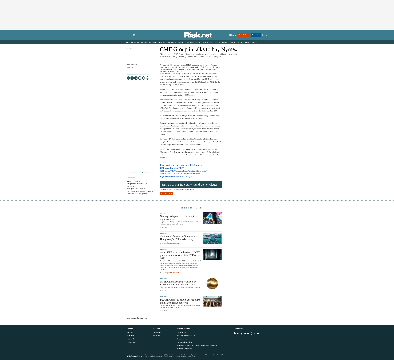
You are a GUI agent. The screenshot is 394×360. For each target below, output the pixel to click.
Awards (254, 42)
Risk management (132, 42)
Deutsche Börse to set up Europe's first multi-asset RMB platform (180, 301)
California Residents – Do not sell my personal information (197, 345)
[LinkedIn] (136, 78)
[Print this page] (147, 78)
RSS (258, 333)
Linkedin (238, 333)
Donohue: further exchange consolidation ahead (181, 165)
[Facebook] (132, 78)
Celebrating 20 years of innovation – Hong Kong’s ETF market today (179, 238)
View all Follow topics (235, 333)
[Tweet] (128, 78)
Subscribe (256, 35)
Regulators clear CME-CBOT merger (176, 177)
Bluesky (248, 333)
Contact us (130, 336)
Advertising (157, 333)
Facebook (241, 333)
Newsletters (243, 35)
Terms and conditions (184, 342)
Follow (141, 172)
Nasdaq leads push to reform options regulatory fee (179, 217)
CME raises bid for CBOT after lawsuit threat (180, 174)
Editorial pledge (132, 339)
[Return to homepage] (198, 37)
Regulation (152, 42)
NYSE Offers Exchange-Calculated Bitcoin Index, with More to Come (178, 283)
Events (247, 42)
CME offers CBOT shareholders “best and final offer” (183, 171)
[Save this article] (139, 78)
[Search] (134, 35)
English (234, 35)
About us (130, 333)
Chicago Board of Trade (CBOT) (137, 184)
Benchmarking (207, 42)
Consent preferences (184, 349)
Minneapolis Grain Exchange (136, 189)
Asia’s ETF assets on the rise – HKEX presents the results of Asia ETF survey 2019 (180, 255)
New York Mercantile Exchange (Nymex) (140, 191)
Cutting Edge (171, 42)
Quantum (181, 42)
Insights (217, 42)
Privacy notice (182, 339)
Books (224, 42)
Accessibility (181, 333)
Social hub (254, 333)
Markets (144, 42)
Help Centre (131, 342)
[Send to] (143, 78)
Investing (161, 42)
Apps (251, 333)
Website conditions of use (186, 336)
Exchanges (130, 49)
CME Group (130, 186)
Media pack (157, 336)
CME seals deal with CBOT (172, 168)
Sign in (264, 35)
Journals (232, 42)
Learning (240, 42)
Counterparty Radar (193, 42)
